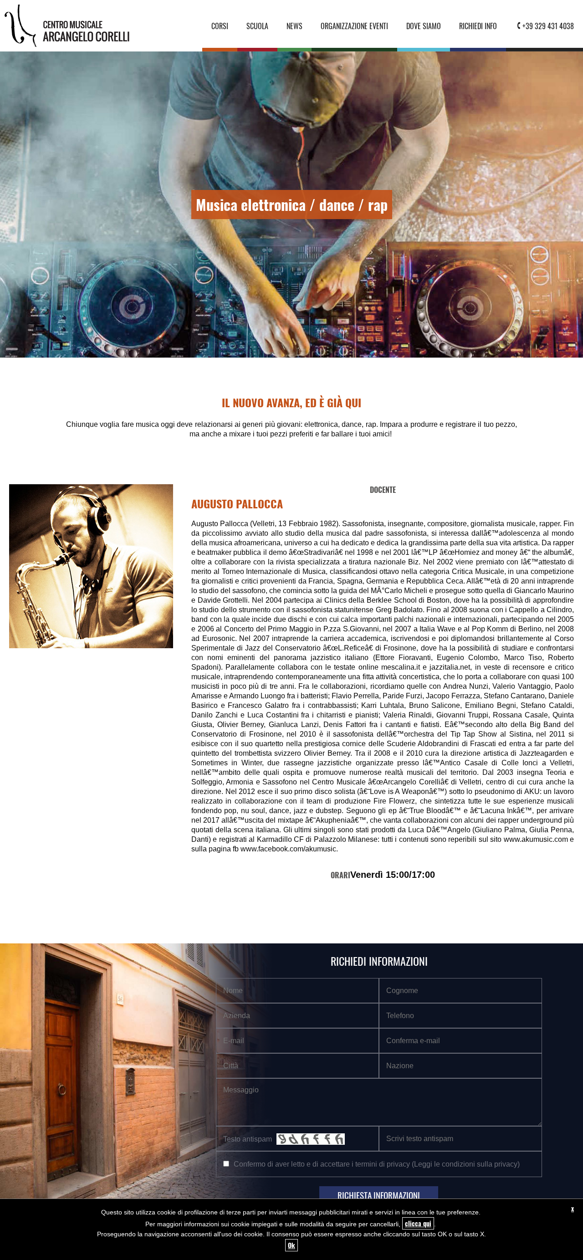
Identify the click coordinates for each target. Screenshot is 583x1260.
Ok (291, 1245)
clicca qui (418, 1223)
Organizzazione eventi (354, 25)
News (294, 25)
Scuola (257, 25)
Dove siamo (423, 25)
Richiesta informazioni (379, 1194)
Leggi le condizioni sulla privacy (465, 1164)
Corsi (219, 25)
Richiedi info (478, 25)
